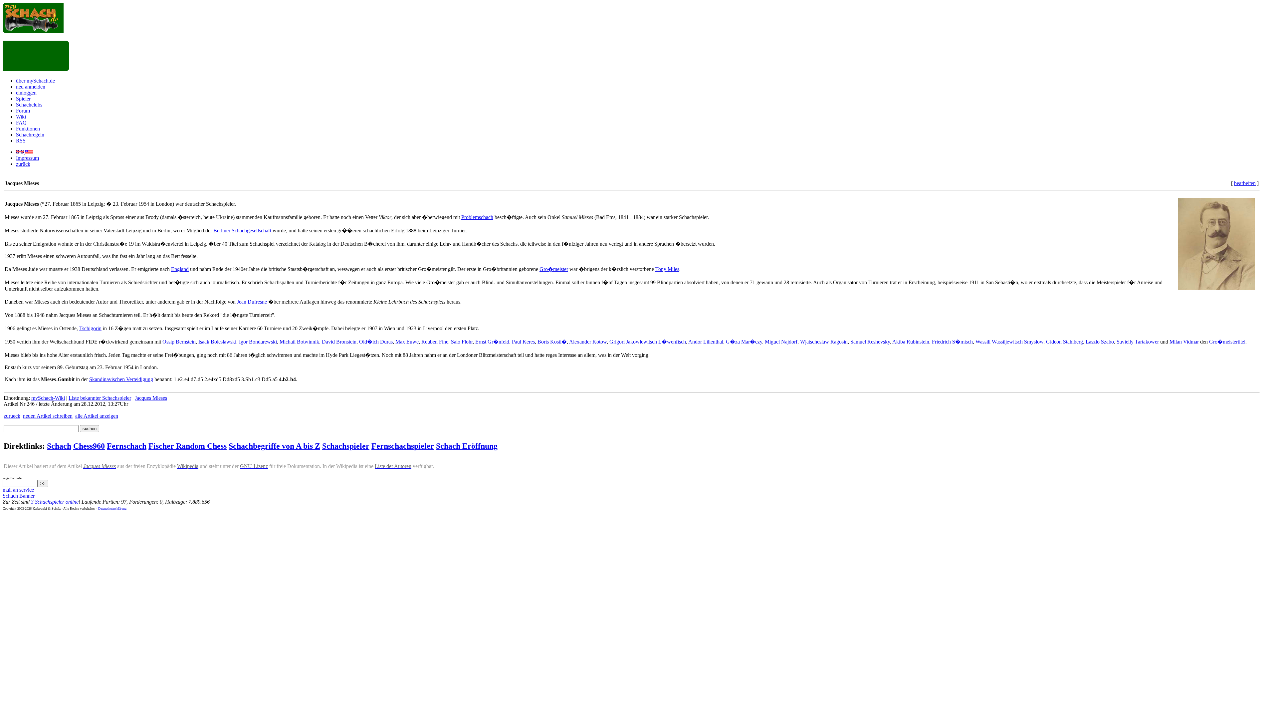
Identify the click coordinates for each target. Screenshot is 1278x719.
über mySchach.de (35, 81)
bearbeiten (1245, 183)
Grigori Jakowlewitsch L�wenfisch (647, 342)
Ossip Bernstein (179, 342)
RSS (21, 140)
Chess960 (89, 446)
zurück (23, 164)
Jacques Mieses (151, 398)
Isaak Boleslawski (217, 342)
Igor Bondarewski (258, 342)
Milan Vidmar (1184, 342)
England (180, 269)
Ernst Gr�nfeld (492, 342)
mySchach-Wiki (48, 398)
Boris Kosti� (552, 342)
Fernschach (126, 446)
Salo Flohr (462, 342)
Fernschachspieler (402, 446)
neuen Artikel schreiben (48, 416)
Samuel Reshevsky (870, 342)
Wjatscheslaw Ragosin (824, 342)
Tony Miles (667, 269)
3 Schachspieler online (55, 502)
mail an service (18, 490)
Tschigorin (90, 328)
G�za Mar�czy (744, 342)
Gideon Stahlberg (1064, 342)
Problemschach (477, 217)
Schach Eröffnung (467, 446)
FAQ (21, 122)
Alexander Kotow (588, 342)
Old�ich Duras (376, 342)
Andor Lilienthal (705, 342)
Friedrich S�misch (952, 342)
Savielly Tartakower (1138, 342)
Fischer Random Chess (187, 446)
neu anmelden (30, 87)
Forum (23, 111)
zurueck (12, 416)
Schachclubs (29, 105)
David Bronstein (339, 342)
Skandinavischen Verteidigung (121, 379)
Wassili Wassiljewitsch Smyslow (1009, 342)
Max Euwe (407, 342)
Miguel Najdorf (781, 342)
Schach (59, 446)
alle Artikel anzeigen (96, 416)
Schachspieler (345, 446)
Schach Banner (19, 496)
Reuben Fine (434, 342)
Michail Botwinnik (299, 342)
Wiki (21, 117)
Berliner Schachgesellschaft (242, 230)
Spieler (23, 99)
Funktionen (28, 128)
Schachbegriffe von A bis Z (274, 446)
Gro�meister (553, 269)
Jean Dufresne (252, 302)
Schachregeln (30, 134)
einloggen (26, 93)
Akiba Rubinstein (910, 342)
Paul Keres (523, 342)
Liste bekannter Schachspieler (100, 398)
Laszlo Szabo (1100, 342)
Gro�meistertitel (1227, 342)
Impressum (27, 158)
